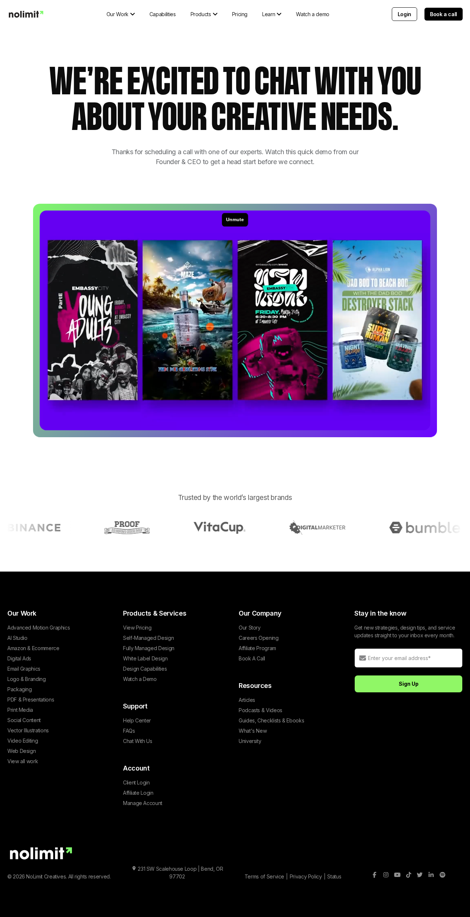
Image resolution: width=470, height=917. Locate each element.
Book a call (443, 14)
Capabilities (162, 14)
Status (334, 876)
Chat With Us (137, 741)
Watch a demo (312, 14)
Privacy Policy (306, 876)
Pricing (239, 14)
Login (404, 14)
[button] (120, 14)
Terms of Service (264, 876)
